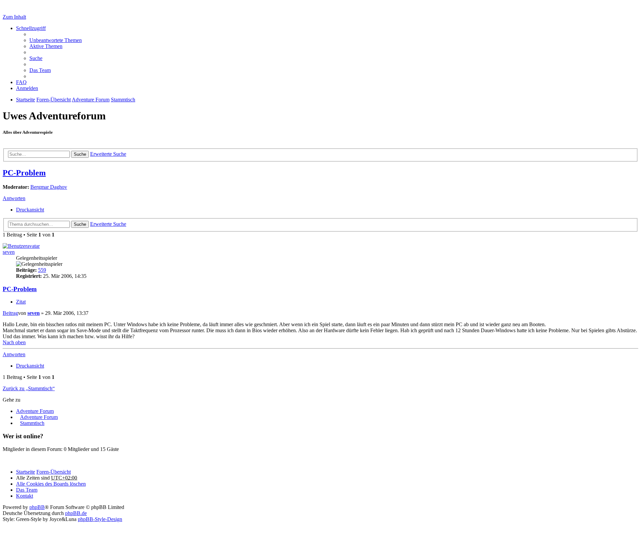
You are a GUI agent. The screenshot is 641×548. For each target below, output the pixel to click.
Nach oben (14, 342)
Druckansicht (30, 209)
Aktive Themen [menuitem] (45, 46)
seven (9, 252)
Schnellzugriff (31, 28)
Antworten (14, 198)
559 (42, 270)
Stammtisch (32, 423)
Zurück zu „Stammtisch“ (29, 388)
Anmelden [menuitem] (27, 88)
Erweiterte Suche (108, 154)
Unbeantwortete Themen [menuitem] (55, 40)
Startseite (25, 472)
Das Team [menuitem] (40, 70)
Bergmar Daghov (48, 187)
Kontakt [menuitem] (24, 496)
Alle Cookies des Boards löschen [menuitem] (51, 484)
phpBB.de (76, 513)
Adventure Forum (35, 411)
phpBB (37, 507)
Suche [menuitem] (35, 58)
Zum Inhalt (14, 17)
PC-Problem (24, 172)
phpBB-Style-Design (100, 519)
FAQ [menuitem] (21, 82)
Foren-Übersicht (53, 472)
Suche (80, 154)
